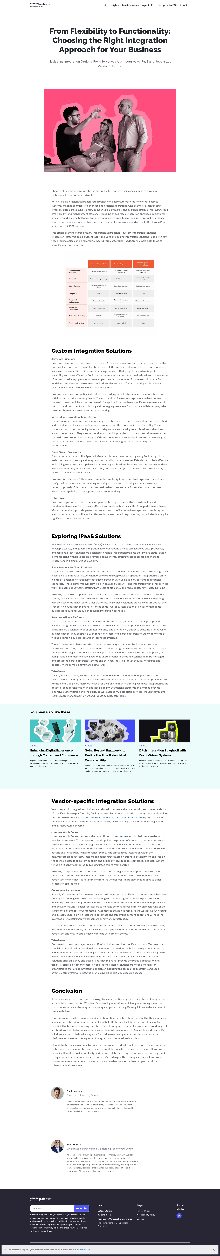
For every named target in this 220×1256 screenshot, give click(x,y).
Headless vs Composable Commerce (115, 1219)
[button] (213, 1249)
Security (141, 1219)
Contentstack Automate (131, 817)
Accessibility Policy (146, 1214)
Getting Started (105, 1211)
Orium (41, 6)
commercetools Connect (97, 817)
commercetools (126, 836)
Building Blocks (105, 1214)
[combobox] (105, 5)
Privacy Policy (143, 1211)
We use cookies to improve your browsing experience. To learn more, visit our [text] (41, 1249)
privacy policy (83, 1249)
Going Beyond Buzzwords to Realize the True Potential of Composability (105, 755)
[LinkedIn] (179, 1215)
